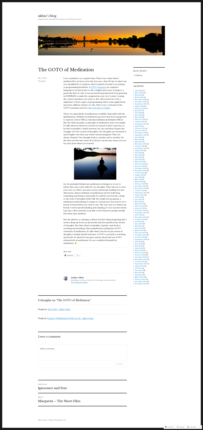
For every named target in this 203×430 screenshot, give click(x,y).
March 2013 (139, 162)
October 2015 (140, 122)
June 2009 (139, 224)
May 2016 (138, 117)
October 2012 (140, 173)
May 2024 (138, 95)
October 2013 (140, 146)
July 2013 (138, 153)
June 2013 (138, 155)
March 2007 (139, 277)
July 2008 (138, 241)
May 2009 (138, 226)
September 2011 (141, 193)
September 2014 (141, 135)
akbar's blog (47, 16)
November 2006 (141, 284)
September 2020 (141, 104)
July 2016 (138, 113)
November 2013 (141, 144)
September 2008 (141, 239)
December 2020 (141, 102)
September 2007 (141, 264)
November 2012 (141, 170)
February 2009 (140, 233)
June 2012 (138, 177)
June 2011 (138, 199)
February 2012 (140, 184)
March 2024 (139, 97)
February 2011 (140, 206)
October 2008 (140, 237)
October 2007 (140, 261)
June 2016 (138, 115)
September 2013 (141, 148)
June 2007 (138, 270)
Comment (119, 364)
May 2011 (138, 202)
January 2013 (140, 166)
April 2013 (138, 159)
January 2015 (140, 130)
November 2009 (141, 217)
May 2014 (138, 139)
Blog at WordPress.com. (57, 420)
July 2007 (138, 268)
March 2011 (139, 204)
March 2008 (139, 250)
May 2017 (138, 111)
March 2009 (139, 230)
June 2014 (138, 137)
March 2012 (139, 182)
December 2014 (140, 133)
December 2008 (141, 235)
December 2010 (140, 210)
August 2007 (139, 266)
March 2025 (139, 93)
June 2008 (139, 244)
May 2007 (138, 273)
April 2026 (139, 91)
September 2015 (141, 124)
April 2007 (139, 275)
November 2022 (141, 99)
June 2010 (138, 215)
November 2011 (140, 188)
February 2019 (140, 108)
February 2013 (140, 164)
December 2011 (140, 186)
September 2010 (141, 213)
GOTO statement (99, 87)
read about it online (101, 108)
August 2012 (139, 175)
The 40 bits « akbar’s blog (58, 309)
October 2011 (139, 190)
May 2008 (138, 246)
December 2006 (141, 281)
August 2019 (139, 106)
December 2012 (140, 168)
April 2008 (139, 248)
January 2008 (140, 255)
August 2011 (139, 195)
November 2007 (141, 259)
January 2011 (139, 208)
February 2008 (140, 253)
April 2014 (138, 142)
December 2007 (140, 257)
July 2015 (138, 126)
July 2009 (138, 222)
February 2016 (140, 119)
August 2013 (139, 150)
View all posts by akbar (79, 282)
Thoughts (41, 81)
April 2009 (139, 228)
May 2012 (138, 179)
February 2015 (140, 128)
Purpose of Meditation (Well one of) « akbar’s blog (70, 318)
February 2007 (140, 279)
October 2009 (140, 219)
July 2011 (138, 197)
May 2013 (138, 157)
